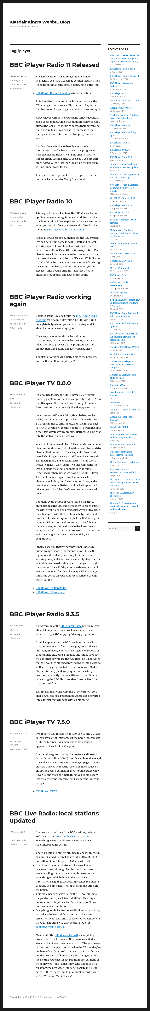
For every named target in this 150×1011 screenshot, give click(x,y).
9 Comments (16, 328)
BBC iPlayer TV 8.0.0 (40, 383)
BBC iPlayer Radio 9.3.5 (44, 614)
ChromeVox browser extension (125, 462)
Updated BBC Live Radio (121, 261)
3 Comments (16, 225)
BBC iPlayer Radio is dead (122, 69)
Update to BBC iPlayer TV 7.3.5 (124, 347)
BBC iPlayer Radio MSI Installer (65, 229)
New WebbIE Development (122, 444)
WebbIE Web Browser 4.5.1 (122, 253)
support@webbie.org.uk (50, 926)
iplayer (17, 84)
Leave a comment (18, 749)
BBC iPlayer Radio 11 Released (54, 64)
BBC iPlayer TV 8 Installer (51, 587)
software (14, 745)
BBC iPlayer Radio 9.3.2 (121, 205)
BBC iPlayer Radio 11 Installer (53, 93)
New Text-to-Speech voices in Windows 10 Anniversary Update (124, 188)
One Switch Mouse (119, 385)
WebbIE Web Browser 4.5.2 (122, 198)
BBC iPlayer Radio (71, 625)
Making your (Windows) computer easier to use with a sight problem (124, 233)
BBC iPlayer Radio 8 (66, 935)
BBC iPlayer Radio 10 (41, 201)
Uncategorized (17, 80)
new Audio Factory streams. (73, 836)
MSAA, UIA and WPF (119, 268)
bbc (11, 84)
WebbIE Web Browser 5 (121, 108)
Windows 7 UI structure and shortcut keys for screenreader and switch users (125, 506)
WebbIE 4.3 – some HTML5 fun (125, 410)
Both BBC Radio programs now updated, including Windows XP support (125, 303)
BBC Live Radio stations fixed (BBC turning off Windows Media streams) (124, 337)
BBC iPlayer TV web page (50, 592)
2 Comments (16, 88)
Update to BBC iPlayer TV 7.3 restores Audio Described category (123, 364)
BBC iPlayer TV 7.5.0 (40, 722)
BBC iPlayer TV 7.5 (46, 791)
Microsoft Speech (118, 292)
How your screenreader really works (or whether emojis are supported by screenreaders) (124, 58)
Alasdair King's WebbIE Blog (40, 22)
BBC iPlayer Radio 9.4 (120, 143)
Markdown (115, 402)
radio (24, 84)
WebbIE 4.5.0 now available (123, 354)
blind (12, 217)
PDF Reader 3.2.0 (118, 275)
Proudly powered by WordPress (55, 997)
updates (19, 217)
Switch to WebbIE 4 (119, 427)
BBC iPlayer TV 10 (118, 93)
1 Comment (15, 407)
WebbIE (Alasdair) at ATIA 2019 (124, 100)
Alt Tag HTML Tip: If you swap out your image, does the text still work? (125, 482)
